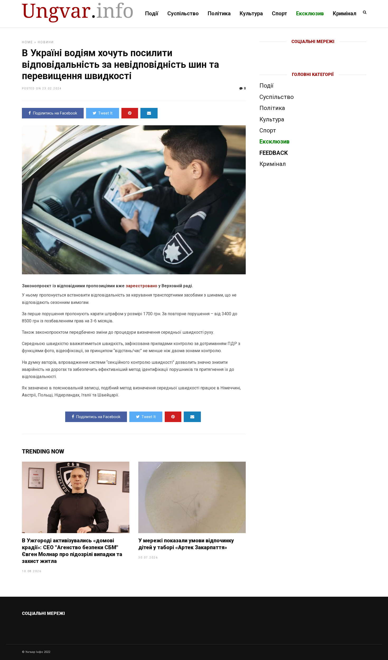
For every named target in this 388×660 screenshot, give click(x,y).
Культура (251, 13)
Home (27, 42)
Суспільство (183, 13)
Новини (46, 42)
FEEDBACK (273, 153)
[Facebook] (302, 50)
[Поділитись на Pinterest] (129, 113)
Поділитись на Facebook (55, 113)
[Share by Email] (149, 113)
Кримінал (344, 13)
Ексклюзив (310, 13)
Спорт (279, 13)
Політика (219, 13)
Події (151, 13)
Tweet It (105, 113)
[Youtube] (313, 50)
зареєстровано (141, 285)
